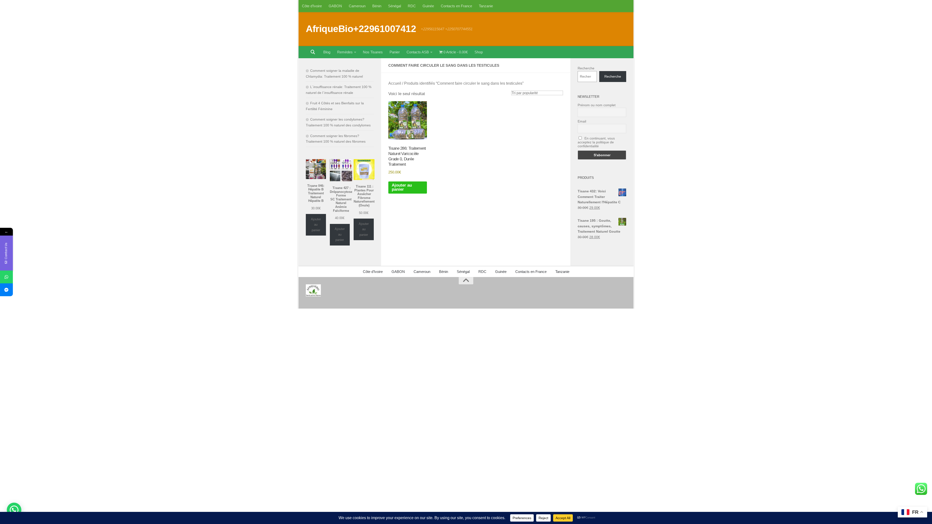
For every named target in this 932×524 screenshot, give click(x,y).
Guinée (428, 6)
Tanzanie (486, 6)
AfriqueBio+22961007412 (361, 28)
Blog (326, 52)
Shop (478, 52)
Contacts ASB (418, 52)
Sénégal (394, 6)
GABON (335, 6)
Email (582, 121)
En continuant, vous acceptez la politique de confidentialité (596, 142)
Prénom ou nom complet (597, 105)
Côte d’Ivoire (312, 6)
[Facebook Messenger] (6, 289)
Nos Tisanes (373, 52)
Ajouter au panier (402, 187)
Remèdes (345, 52)
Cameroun (357, 6)
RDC (412, 6)
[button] (14, 510)
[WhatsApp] (6, 276)
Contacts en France (456, 6)
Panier (395, 52)
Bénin (376, 6)
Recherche (586, 68)
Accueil (394, 83)
